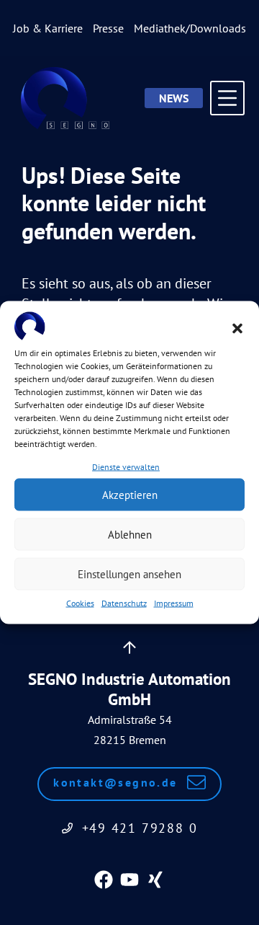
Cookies (80, 603)
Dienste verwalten (126, 466)
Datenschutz (124, 603)
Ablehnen (130, 534)
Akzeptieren (130, 494)
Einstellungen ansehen (129, 573)
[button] (237, 328)
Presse (108, 28)
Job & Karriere (48, 28)
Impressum (174, 603)
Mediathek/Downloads (190, 28)
